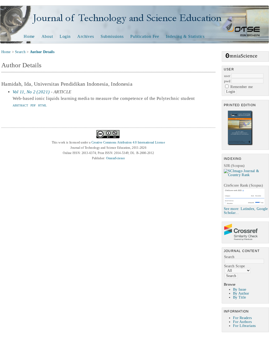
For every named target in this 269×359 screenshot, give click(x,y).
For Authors (242, 322)
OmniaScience (115, 158)
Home (29, 36)
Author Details (42, 52)
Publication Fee (144, 36)
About (47, 36)
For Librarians (244, 326)
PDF (33, 105)
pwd (227, 81)
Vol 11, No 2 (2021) (31, 91)
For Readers (242, 318)
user (227, 76)
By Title (239, 297)
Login (65, 36)
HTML (42, 105)
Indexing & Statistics (185, 36)
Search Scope (234, 266)
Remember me (241, 87)
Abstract (20, 105)
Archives (85, 36)
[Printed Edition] (240, 145)
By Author (241, 293)
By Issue (239, 289)
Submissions (112, 36)
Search (229, 257)
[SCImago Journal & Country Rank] (246, 175)
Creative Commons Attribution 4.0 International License (128, 142)
